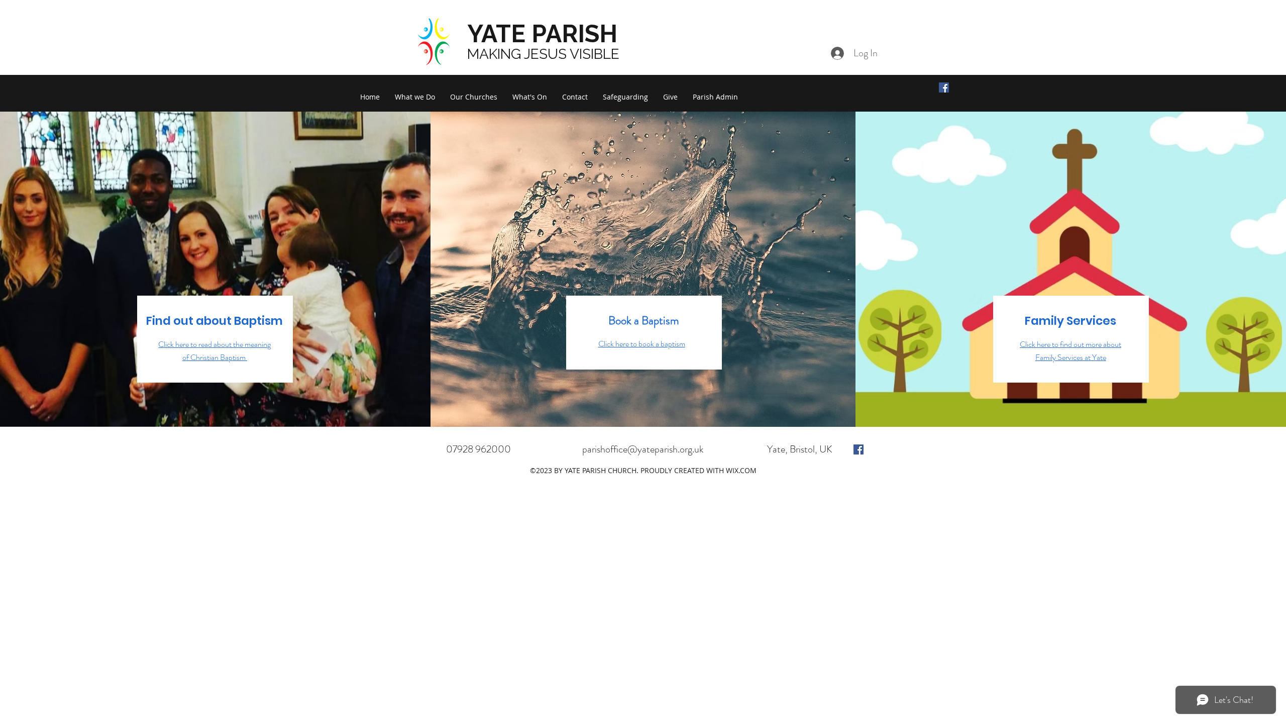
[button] (415, 97)
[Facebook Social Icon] (944, 87)
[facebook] (858, 449)
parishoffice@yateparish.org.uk (643, 449)
